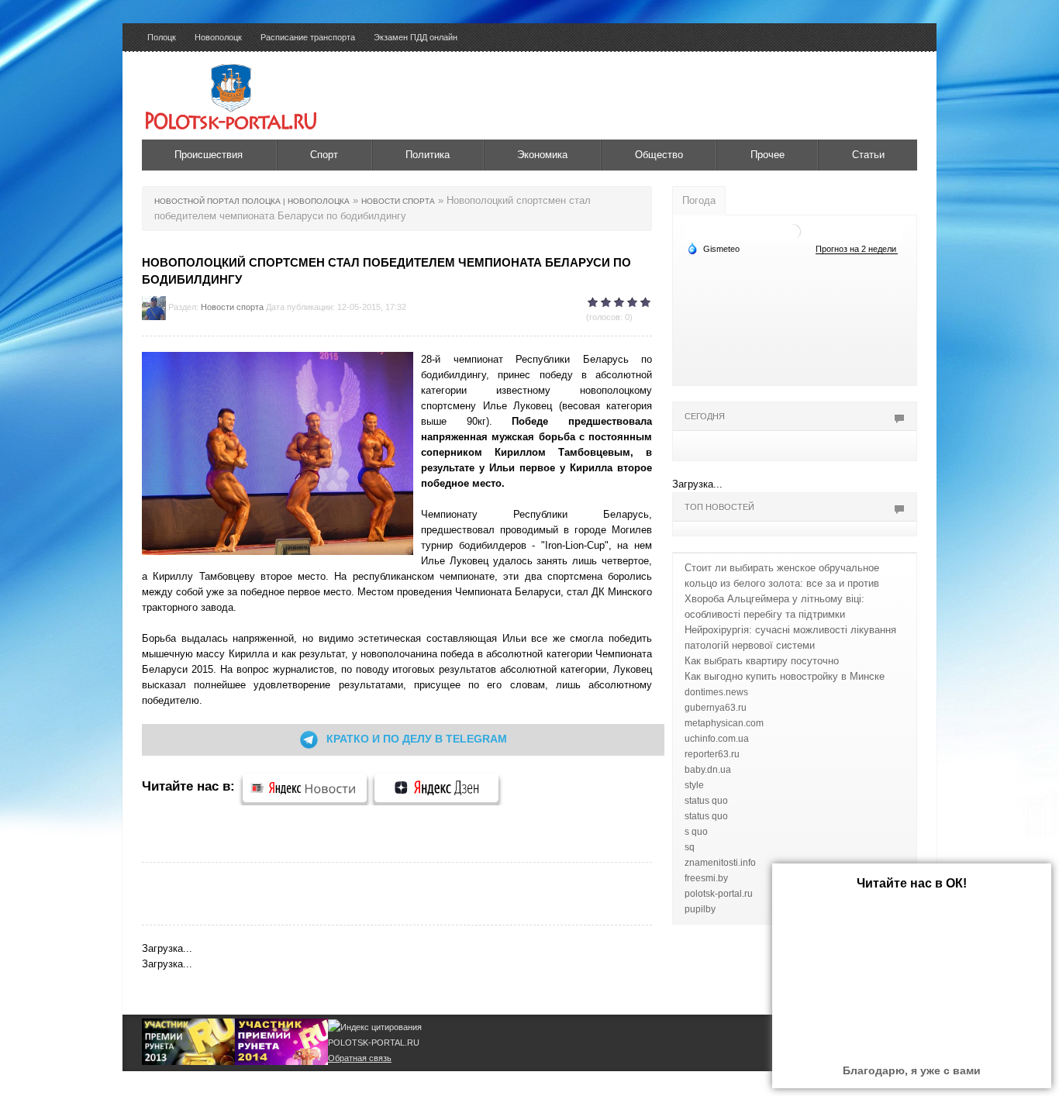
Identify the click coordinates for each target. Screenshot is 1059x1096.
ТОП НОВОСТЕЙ (719, 507)
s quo (696, 831)
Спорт (324, 154)
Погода (699, 200)
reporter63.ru (712, 754)
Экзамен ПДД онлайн (415, 37)
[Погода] (713, 248)
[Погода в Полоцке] (793, 230)
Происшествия (208, 154)
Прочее (767, 154)
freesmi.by (706, 878)
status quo (706, 800)
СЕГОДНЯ (705, 416)
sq (690, 847)
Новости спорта (232, 307)
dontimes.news (716, 692)
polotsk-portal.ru (719, 893)
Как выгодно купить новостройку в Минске (785, 676)
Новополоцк (218, 37)
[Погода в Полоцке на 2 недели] (857, 249)
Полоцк (161, 37)
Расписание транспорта (307, 37)
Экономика (542, 154)
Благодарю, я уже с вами (912, 1070)
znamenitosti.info (720, 862)
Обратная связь (360, 1058)
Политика (427, 154)
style (694, 785)
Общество (659, 154)
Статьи (868, 154)
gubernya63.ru (716, 707)
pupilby (700, 909)
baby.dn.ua (708, 769)
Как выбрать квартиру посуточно (762, 661)
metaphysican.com (724, 723)
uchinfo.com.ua (717, 738)
